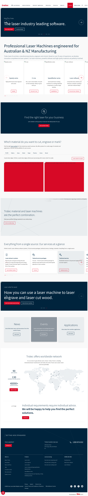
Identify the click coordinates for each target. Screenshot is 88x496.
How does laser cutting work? (50, 462)
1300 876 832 (78, 442)
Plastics (35, 153)
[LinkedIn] (75, 486)
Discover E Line (34, 91)
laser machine (14, 146)
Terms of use (38, 484)
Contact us (25, 417)
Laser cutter (27, 460)
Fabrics (12, 153)
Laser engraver (28, 462)
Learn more (16, 334)
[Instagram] (71, 486)
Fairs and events (8, 472)
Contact (70, 5)
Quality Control (8, 474)
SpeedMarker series (29, 471)
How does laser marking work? (51, 464)
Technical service (64, 270)
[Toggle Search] (82, 5)
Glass (18, 153)
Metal (23, 153)
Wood (46, 153)
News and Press (8, 464)
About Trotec (7, 460)
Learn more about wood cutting (12, 303)
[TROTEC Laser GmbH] (5, 5)
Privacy (26, 484)
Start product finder (44, 125)
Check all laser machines (27, 303)
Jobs (6, 467)
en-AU (86, 5)
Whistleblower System (51, 486)
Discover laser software (74, 91)
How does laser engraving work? (51, 460)
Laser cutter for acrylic (78, 158)
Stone (41, 153)
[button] (3, 493)
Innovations (7, 462)
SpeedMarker (54, 91)
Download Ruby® (19, 29)
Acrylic (6, 153)
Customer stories (8, 469)
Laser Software (67, 464)
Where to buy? (77, 5)
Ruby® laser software (68, 462)
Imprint (31, 484)
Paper (29, 153)
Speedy (13, 91)
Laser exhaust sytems (11, 270)
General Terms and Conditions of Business (34, 486)
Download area (67, 460)
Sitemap (26, 488)
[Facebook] (78, 486)
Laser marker (27, 464)
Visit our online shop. (9, 223)
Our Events (43, 334)
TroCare (35, 270)
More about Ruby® (9, 29)
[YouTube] (82, 486)
